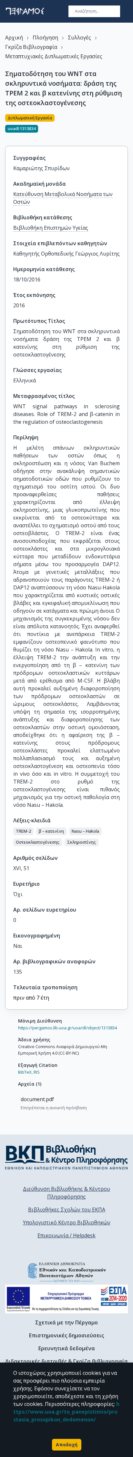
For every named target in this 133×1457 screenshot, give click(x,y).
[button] (23, 831)
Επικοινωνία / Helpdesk (66, 1235)
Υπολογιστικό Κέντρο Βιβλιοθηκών (66, 1222)
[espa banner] (66, 1299)
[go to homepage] (25, 11)
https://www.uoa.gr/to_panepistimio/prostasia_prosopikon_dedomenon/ (66, 1411)
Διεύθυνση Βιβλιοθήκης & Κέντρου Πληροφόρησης (66, 1192)
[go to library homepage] (66, 1157)
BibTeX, (25, 1072)
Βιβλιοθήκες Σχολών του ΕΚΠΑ (66, 1209)
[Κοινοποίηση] (125, 126)
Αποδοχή (66, 1444)
